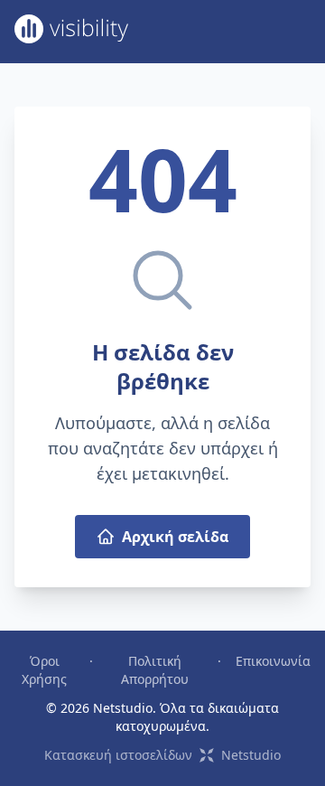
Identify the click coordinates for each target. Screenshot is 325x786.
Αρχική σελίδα (175, 537)
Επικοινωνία (273, 660)
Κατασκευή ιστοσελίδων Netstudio (162, 754)
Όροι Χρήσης (44, 670)
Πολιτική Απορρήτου (155, 670)
